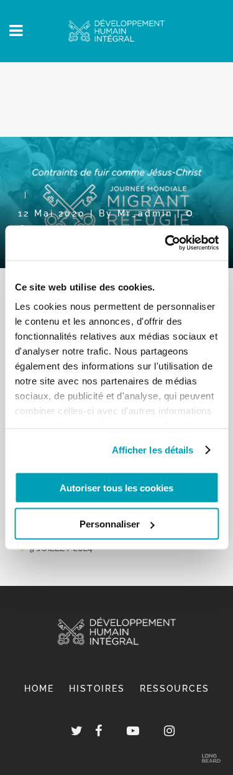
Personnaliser (110, 524)
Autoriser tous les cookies (116, 487)
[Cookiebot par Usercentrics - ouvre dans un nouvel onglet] (166, 243)
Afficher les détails (153, 450)
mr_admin (145, 213)
